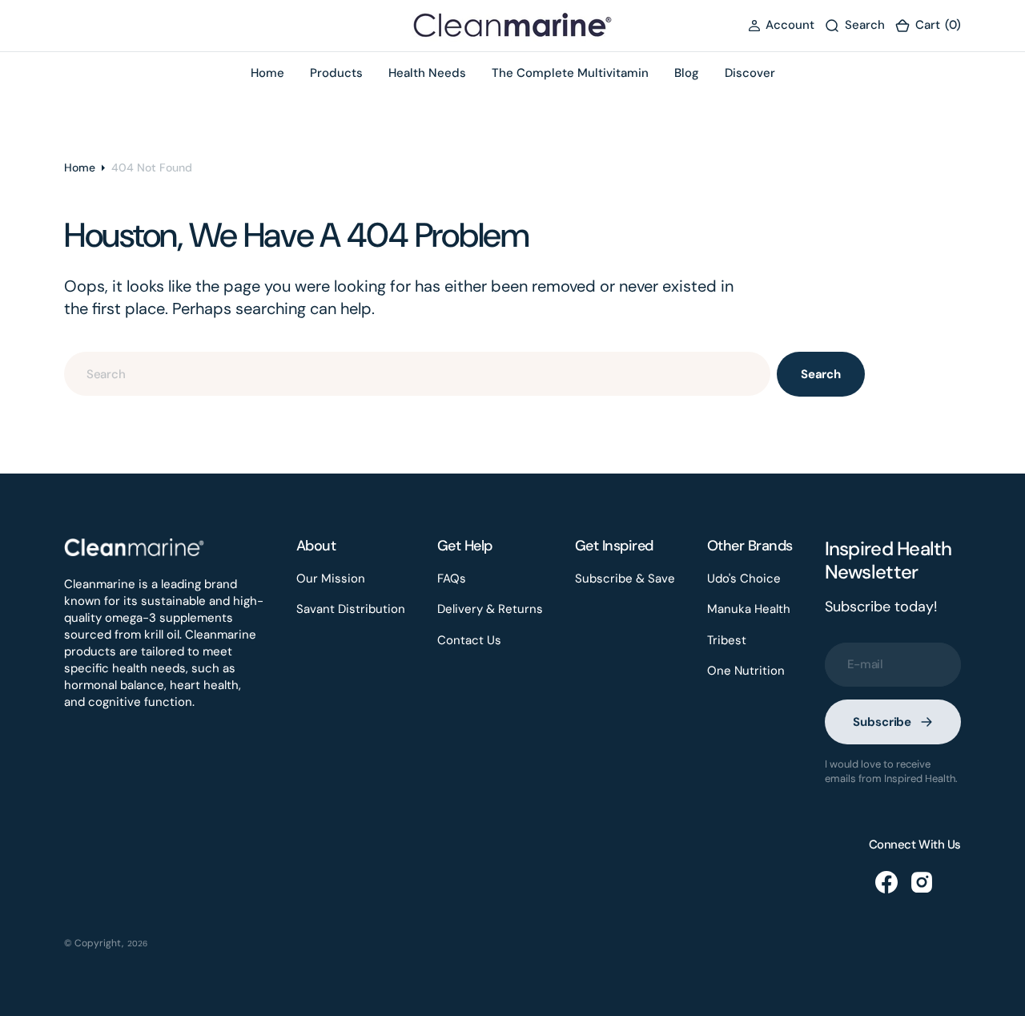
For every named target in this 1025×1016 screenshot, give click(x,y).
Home (79, 167)
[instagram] (921, 882)
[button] (781, 25)
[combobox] (417, 374)
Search (821, 374)
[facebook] (886, 882)
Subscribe (882, 722)
